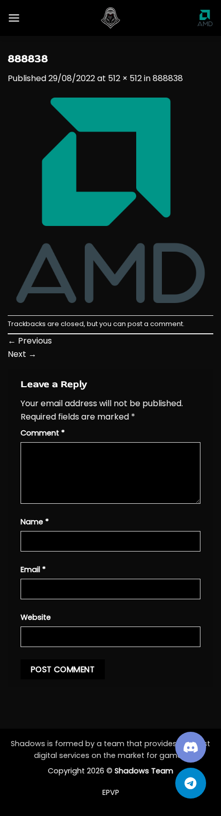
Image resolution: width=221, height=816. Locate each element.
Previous (30, 341)
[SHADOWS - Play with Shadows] (110, 18)
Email (33, 569)
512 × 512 (125, 78)
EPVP (110, 792)
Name (35, 522)
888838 (168, 78)
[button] (14, 17)
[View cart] (205, 18)
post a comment (155, 323)
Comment (43, 433)
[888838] (110, 199)
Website (36, 617)
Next (22, 354)
